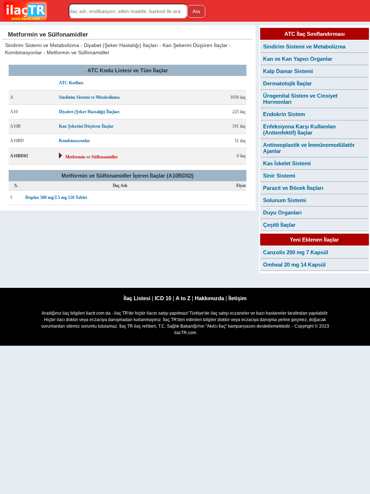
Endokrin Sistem (284, 114)
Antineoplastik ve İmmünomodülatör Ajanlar (309, 148)
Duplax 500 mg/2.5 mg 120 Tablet (56, 197)
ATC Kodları (71, 82)
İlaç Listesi (137, 298)
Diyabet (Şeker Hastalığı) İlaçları (89, 111)
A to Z (183, 298)
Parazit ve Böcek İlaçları (293, 188)
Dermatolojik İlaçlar (287, 83)
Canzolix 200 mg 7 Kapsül (295, 252)
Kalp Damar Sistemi (288, 71)
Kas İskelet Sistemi (287, 163)
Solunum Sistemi (284, 200)
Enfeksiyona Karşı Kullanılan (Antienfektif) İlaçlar (299, 129)
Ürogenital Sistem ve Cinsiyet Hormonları (300, 99)
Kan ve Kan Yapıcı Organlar (297, 59)
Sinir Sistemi (279, 176)
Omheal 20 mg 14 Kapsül (294, 264)
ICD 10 (163, 298)
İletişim (237, 298)
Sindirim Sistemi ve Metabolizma (89, 97)
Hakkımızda (209, 298)
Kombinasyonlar (74, 140)
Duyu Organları (282, 212)
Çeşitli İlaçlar (279, 225)
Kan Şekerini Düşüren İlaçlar (86, 126)
